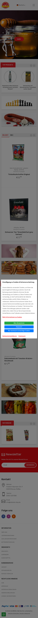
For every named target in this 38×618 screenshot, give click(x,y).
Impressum (22, 336)
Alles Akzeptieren (19, 323)
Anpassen (19, 327)
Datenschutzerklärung (9, 336)
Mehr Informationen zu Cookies (12, 317)
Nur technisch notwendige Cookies (19, 331)
